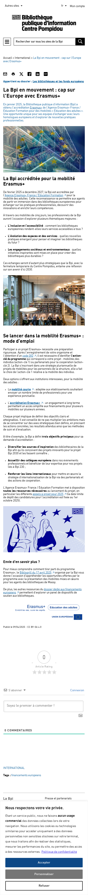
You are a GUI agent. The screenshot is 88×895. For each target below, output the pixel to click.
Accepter (44, 862)
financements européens (26, 775)
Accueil (7, 58)
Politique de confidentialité (59, 851)
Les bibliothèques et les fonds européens (58, 81)
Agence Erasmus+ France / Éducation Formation (34, 195)
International (22, 58)
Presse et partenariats (58, 798)
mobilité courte (21, 389)
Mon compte (77, 6)
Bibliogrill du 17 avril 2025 (35, 572)
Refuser (44, 885)
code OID (27, 356)
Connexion (77, 690)
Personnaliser (44, 874)
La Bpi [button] (8, 799)
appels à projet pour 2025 (48, 494)
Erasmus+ (36, 107)
